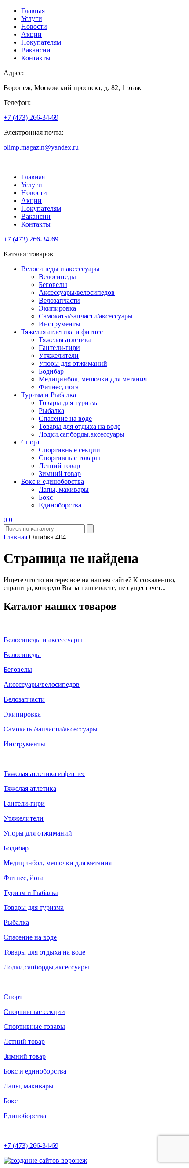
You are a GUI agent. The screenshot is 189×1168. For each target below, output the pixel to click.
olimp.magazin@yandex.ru (41, 147)
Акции (31, 34)
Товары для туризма (69, 402)
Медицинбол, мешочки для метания (93, 379)
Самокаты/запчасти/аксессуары (86, 316)
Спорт (30, 442)
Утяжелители (59, 355)
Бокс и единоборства (52, 481)
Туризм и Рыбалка (48, 395)
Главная (33, 10)
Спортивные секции (69, 450)
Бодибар (51, 371)
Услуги (31, 18)
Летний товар (59, 465)
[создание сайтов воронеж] (45, 1160)
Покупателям (41, 42)
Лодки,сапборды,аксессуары (81, 434)
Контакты (36, 58)
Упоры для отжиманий (73, 363)
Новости (34, 26)
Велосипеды (57, 276)
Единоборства (60, 505)
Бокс (46, 497)
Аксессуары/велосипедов (77, 292)
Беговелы (53, 284)
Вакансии (36, 50)
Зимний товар (60, 473)
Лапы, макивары (64, 489)
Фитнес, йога (59, 387)
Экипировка (57, 308)
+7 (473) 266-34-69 (31, 117)
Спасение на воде (65, 418)
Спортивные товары (69, 458)
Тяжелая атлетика (65, 339)
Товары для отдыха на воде (79, 426)
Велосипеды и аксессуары (60, 269)
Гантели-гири (59, 347)
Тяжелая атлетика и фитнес (62, 332)
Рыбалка (51, 410)
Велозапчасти (59, 300)
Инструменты (59, 324)
